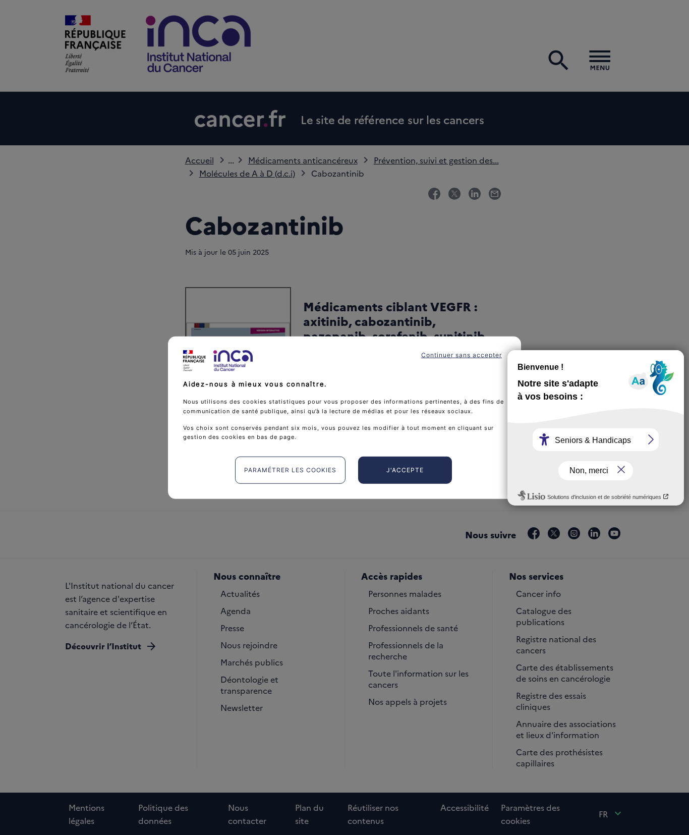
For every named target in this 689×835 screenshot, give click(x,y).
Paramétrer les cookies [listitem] (290, 470)
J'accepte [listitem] (405, 470)
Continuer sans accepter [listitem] (461, 354)
